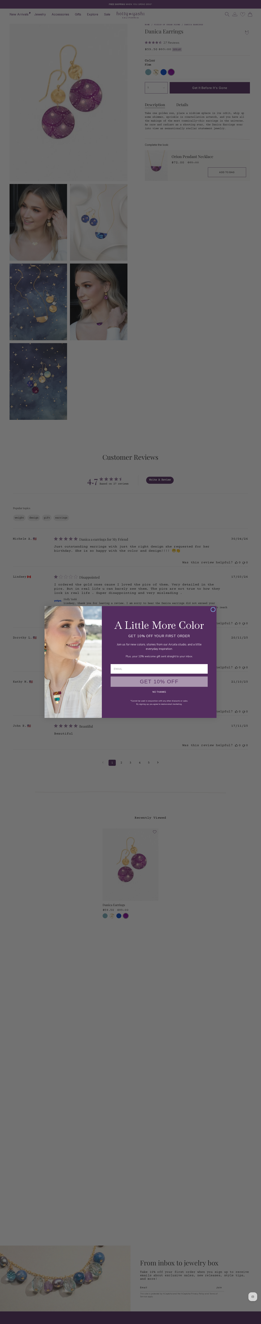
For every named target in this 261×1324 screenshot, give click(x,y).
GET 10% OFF (159, 682)
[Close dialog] (213, 609)
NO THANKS (159, 691)
